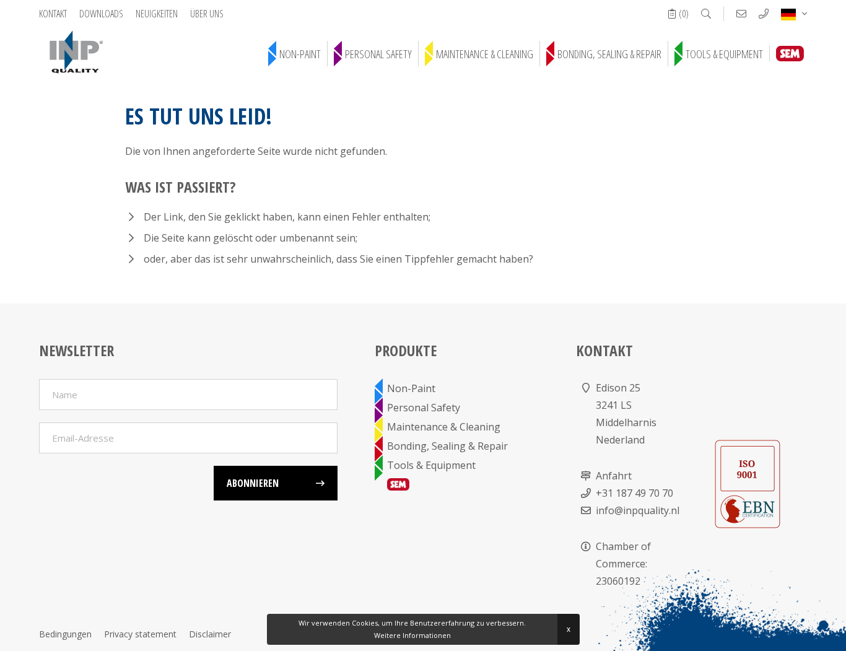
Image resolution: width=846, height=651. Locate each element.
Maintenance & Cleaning (484, 53)
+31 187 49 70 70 (634, 493)
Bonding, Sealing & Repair (609, 53)
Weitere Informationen (412, 635)
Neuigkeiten (157, 13)
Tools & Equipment (724, 53)
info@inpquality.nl (637, 510)
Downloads (101, 13)
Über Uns (207, 13)
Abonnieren (253, 483)
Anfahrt (614, 476)
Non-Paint (300, 53)
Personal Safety (378, 53)
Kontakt (53, 13)
